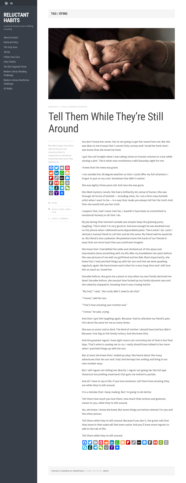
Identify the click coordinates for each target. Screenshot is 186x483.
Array (106, 471)
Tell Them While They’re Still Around (105, 122)
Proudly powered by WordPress (67, 471)
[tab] (6, 3)
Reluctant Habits (16, 18)
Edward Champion (78, 106)
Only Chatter (10, 61)
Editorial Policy (11, 42)
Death (54, 209)
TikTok (7, 52)
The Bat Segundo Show (15, 66)
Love (54, 212)
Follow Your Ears (12, 57)
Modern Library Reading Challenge (15, 73)
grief (68, 209)
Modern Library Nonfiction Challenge (16, 82)
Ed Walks (8, 88)
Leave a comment (60, 218)
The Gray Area (10, 47)
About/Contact (11, 37)
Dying (54, 203)
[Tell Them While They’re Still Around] (111, 64)
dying (61, 209)
